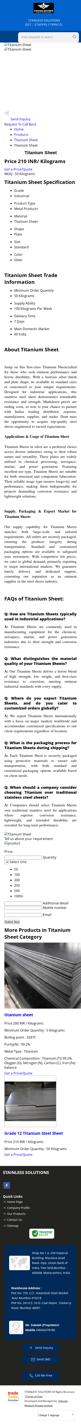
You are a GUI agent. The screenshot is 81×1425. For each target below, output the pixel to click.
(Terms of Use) (34, 1396)
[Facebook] (6, 1187)
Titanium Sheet (26, 140)
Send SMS (43, 1359)
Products (21, 134)
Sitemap (12, 1226)
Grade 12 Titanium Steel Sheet (33, 1133)
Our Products (16, 1214)
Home (19, 129)
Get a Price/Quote (18, 169)
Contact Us (14, 1220)
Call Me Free (43, 1375)
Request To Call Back (20, 124)
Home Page (15, 1202)
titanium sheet (18, 1014)
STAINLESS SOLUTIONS (44, 22)
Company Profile (18, 1208)
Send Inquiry (20, 119)
